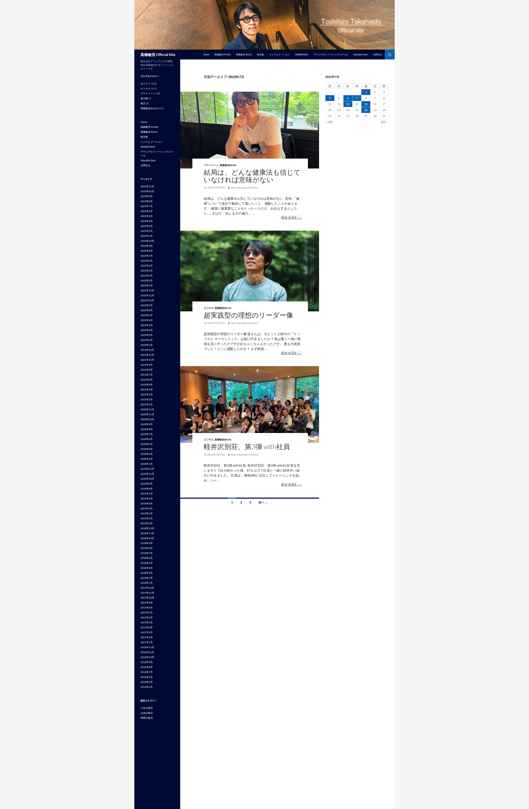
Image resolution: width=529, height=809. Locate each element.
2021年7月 (147, 374)
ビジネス (209, 308)
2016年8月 (147, 667)
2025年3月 (147, 226)
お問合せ (377, 54)
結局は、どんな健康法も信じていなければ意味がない (252, 176)
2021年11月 (147, 354)
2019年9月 (147, 483)
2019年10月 (147, 478)
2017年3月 (147, 632)
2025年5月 (147, 216)
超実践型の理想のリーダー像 (248, 315)
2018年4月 (147, 567)
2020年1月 (147, 463)
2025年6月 (147, 211)
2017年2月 (147, 637)
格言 (143, 103)
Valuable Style (360, 54)
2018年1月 (147, 582)
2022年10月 (147, 300)
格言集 (260, 54)
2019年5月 (147, 503)
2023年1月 (147, 285)
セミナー (145, 83)
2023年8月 (147, 250)
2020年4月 (147, 449)
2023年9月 (147, 245)
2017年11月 (147, 592)
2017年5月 (147, 622)
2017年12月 (147, 587)
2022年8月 (147, 310)
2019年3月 (147, 513)
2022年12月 (147, 290)
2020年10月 (147, 419)
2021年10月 (147, 359)
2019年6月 (147, 498)
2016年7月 (147, 672)
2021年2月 (147, 399)
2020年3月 (147, 454)
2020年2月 (147, 458)
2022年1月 (147, 344)
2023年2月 (147, 280)
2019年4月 (147, 508)
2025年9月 (147, 196)
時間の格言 (147, 717)
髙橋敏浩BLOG (228, 165)
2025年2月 (147, 230)
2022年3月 (147, 335)
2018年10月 (147, 538)
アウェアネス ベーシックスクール (330, 54)
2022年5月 (147, 325)
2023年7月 (147, 255)
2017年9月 (147, 602)
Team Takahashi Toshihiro (244, 187)
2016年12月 (147, 647)
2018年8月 (147, 548)
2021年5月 (147, 384)
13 (347, 104)
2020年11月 (147, 414)
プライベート (211, 165)
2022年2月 (147, 340)
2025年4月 (147, 221)
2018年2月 (147, 577)
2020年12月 (147, 409)
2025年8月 (147, 201)
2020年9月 (147, 424)
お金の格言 (147, 712)
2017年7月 (147, 612)
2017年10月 (147, 597)
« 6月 (329, 122)
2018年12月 (147, 528)
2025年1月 (147, 235)
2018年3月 (147, 572)
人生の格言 (147, 707)
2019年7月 (147, 493)
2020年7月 (147, 434)
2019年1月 (147, 523)
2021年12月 (147, 349)
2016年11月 (147, 652)
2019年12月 (147, 468)
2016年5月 (147, 681)
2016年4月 (147, 686)
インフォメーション (279, 54)
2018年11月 (147, 533)
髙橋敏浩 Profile (222, 54)
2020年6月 (147, 439)
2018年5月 (147, 563)
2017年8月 (147, 607)
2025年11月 (147, 186)
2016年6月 (147, 677)
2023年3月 (147, 275)
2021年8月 (147, 369)
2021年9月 (147, 364)
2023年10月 (147, 240)
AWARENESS (301, 54)
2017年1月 (147, 642)
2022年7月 (147, 315)
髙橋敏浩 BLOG (244, 54)
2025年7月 (147, 206)
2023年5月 (147, 265)
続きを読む (291, 217)
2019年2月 (147, 518)
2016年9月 (147, 662)
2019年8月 (147, 488)
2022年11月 (147, 295)
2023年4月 (147, 270)
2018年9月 (147, 543)
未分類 (144, 98)
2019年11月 (147, 473)
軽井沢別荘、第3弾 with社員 (247, 446)
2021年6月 (147, 379)
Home (206, 54)
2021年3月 (147, 394)
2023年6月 (147, 260)
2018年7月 (147, 553)
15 (366, 104)
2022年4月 (147, 330)
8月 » (384, 122)
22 (366, 110)
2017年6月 (147, 617)
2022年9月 (147, 305)
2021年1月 (147, 404)
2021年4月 (147, 389)
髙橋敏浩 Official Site (158, 54)
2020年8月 (147, 429)
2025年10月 (147, 191)
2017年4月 (147, 627)
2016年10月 (147, 657)
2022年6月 (147, 320)
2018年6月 (147, 558)
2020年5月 (147, 444)
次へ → (263, 502)
